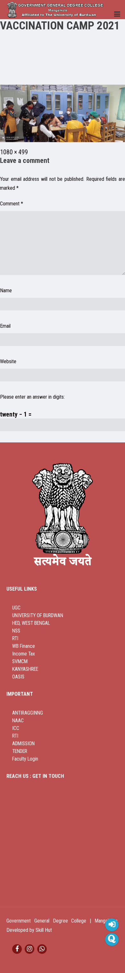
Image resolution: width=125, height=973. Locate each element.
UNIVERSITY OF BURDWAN (37, 615)
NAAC (18, 721)
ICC (15, 728)
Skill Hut (44, 930)
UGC (16, 608)
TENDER (19, 751)
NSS (16, 631)
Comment (11, 204)
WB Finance (23, 646)
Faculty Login (25, 759)
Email (5, 326)
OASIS (18, 677)
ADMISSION (23, 744)
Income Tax (23, 654)
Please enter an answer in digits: (32, 397)
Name (6, 290)
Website (8, 361)
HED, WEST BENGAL (31, 623)
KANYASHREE (25, 669)
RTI (15, 638)
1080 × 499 (14, 152)
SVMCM (20, 661)
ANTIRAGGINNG (27, 713)
